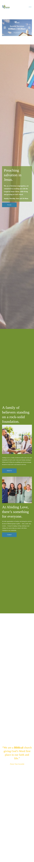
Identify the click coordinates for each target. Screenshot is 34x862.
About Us (9, 470)
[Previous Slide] (5, 27)
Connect (9, 534)
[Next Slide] (29, 27)
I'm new (9, 204)
